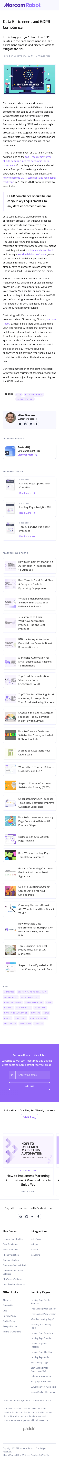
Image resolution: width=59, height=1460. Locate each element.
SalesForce (36, 1239)
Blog (5, 1310)
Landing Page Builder (13, 1239)
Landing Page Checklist (41, 1352)
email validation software (32, 254)
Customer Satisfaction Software (13, 1272)
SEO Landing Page (39, 1362)
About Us (7, 1300)
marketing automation (16, 1013)
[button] (54, 5)
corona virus (10, 997)
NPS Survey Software (13, 1279)
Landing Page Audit (40, 1357)
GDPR (19, 395)
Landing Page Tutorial (41, 1338)
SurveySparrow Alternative (43, 1387)
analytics (9, 992)
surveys (39, 1023)
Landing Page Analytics (42, 1333)
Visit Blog (29, 1117)
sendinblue (10, 1023)
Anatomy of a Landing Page (41, 1326)
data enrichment (34, 395)
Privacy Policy (9, 1316)
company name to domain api (32, 992)
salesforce (20, 1018)
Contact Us (8, 1305)
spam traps (25, 1023)
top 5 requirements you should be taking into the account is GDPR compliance (27, 161)
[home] (23, 5)
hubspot (8, 1008)
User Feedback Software (14, 1284)
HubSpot (35, 1244)
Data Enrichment (10, 1244)
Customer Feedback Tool (14, 1265)
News (46, 1013)
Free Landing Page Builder (43, 1308)
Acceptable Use (10, 1326)
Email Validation (10, 1249)
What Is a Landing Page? (42, 1319)
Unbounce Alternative (41, 1376)
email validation (34, 1002)
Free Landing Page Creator (43, 1314)
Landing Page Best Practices (39, 1345)
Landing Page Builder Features (41, 1302)
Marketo (34, 1249)
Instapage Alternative (41, 1381)
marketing (40, 1008)
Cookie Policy (9, 1321)
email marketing (13, 1002)
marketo (35, 1013)
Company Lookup (11, 1260)
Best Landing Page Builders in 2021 (39, 1370)
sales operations (25, 399)
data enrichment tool (41, 250)
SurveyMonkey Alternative (43, 1392)
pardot (7, 1018)
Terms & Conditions (12, 1331)
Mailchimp (35, 1255)
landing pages (23, 1008)
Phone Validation (11, 1255)
